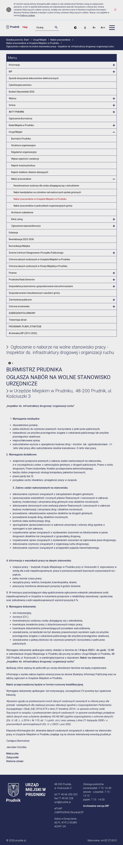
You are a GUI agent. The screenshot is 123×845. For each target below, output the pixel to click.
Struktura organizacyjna (23, 145)
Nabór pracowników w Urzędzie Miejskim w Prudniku (40, 199)
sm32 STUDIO (109, 840)
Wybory (12, 98)
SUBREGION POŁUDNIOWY (22, 313)
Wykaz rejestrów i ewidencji (25, 158)
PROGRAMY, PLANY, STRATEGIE (25, 326)
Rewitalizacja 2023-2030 (21, 239)
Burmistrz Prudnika (21, 138)
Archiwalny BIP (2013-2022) (23, 333)
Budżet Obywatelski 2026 (21, 91)
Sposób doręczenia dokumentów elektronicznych (34, 78)
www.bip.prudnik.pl (100, 734)
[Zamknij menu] (114, 132)
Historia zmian (14, 761)
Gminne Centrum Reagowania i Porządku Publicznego (36, 252)
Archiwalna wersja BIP (96, 805)
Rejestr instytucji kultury (23, 165)
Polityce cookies (27, 15)
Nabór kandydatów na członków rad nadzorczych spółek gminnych (47, 192)
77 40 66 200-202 (67, 794)
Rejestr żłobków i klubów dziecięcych (29, 172)
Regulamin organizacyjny (24, 152)
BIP (10, 71)
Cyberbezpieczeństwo (20, 85)
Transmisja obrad (17, 320)
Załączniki (12, 757)
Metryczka (12, 753)
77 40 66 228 (65, 798)
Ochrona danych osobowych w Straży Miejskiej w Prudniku (38, 266)
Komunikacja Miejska (19, 246)
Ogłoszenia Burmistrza (20, 118)
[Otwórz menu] (114, 65)
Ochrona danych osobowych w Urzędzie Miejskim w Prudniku (39, 259)
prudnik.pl (20, 840)
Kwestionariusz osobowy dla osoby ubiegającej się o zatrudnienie (46, 185)
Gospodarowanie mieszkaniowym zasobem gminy (34, 293)
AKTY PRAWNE (16, 112)
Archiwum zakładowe (22, 212)
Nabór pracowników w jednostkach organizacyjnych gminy (43, 205)
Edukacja (13, 232)
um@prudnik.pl (62, 802)
